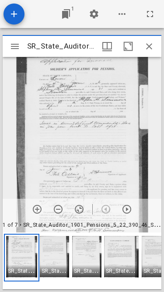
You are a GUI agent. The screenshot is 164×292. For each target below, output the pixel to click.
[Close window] (149, 46)
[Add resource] (13, 14)
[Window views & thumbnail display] (107, 46)
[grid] (82, 260)
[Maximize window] (128, 46)
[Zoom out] (58, 209)
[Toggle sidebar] (14, 46)
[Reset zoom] (79, 209)
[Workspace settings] (94, 14)
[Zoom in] (37, 209)
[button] (21, 257)
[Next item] (126, 209)
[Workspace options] (122, 14)
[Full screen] (150, 14)
